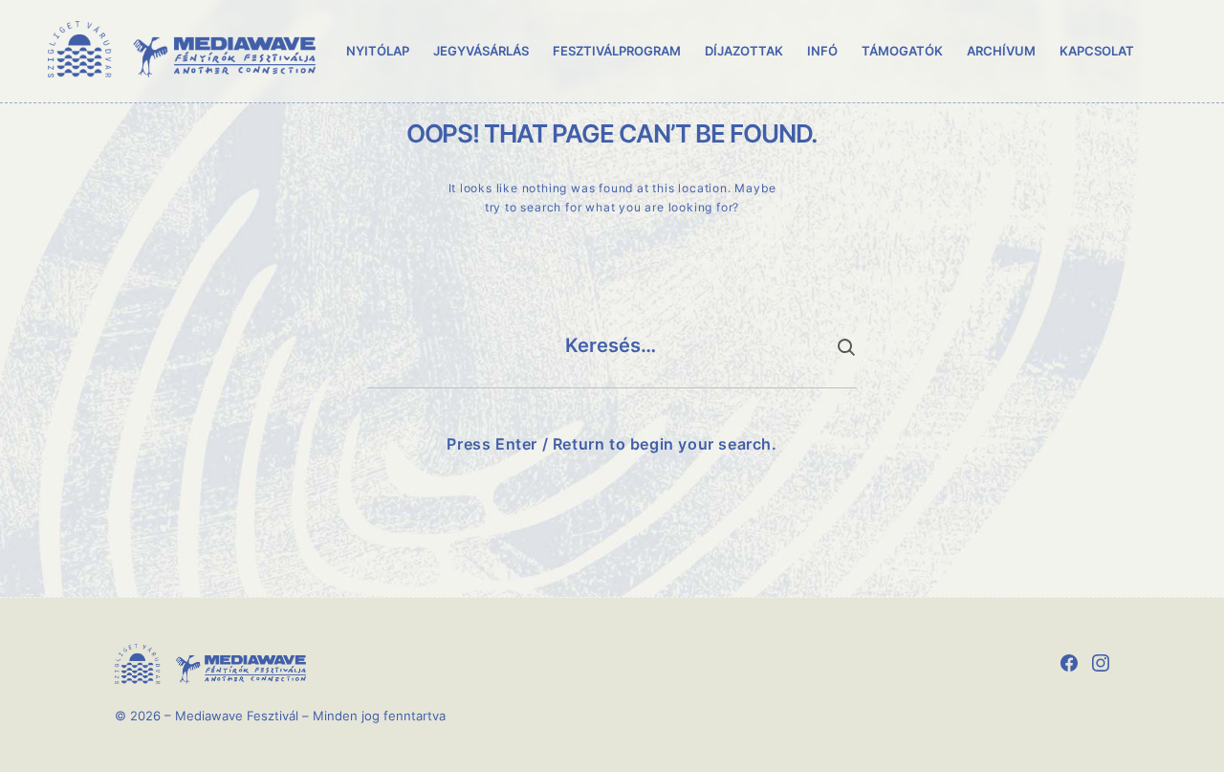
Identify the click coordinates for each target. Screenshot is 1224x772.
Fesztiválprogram (616, 50)
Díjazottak (744, 50)
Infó (822, 50)
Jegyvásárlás (481, 50)
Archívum (1001, 50)
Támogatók (902, 50)
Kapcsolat (1097, 50)
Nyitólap (377, 50)
